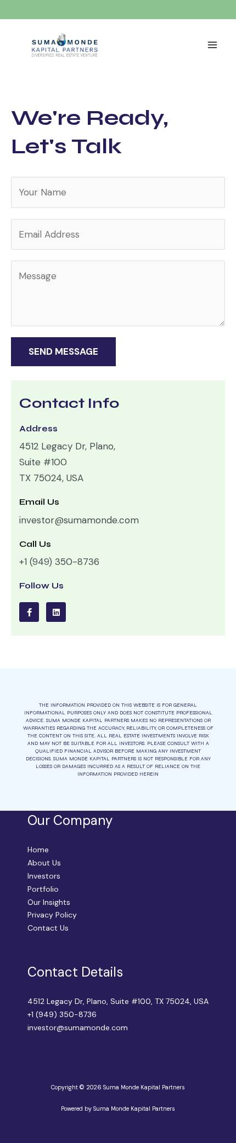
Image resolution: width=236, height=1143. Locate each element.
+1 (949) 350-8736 (62, 1014)
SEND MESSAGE (63, 351)
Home (38, 850)
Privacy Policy (52, 915)
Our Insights (48, 902)
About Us (44, 863)
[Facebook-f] (29, 612)
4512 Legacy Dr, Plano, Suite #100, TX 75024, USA (118, 1001)
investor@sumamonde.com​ (77, 1027)
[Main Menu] (213, 44)
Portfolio (43, 889)
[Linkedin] (56, 612)
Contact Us (48, 928)
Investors (43, 876)
